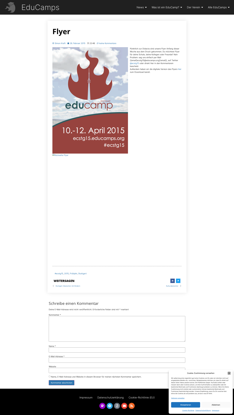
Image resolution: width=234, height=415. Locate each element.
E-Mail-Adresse (56, 356)
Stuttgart (82, 273)
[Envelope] (124, 406)
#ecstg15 (59, 273)
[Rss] (132, 406)
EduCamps (40, 7)
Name (52, 346)
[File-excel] (117, 406)
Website (52, 366)
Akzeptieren (185, 405)
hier (179, 69)
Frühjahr (73, 273)
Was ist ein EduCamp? (165, 7)
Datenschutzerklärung (203, 410)
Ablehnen (216, 405)
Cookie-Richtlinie (188, 410)
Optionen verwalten (178, 398)
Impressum (215, 410)
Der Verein (193, 7)
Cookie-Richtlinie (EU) (142, 397)
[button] (229, 373)
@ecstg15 (134, 63)
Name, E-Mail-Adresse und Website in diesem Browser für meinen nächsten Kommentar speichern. (96, 377)
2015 (66, 273)
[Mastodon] (102, 406)
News (140, 7)
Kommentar (55, 315)
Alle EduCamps (217, 7)
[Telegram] (110, 406)
